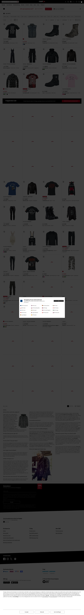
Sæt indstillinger (57, 612)
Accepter (26, 612)
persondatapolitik (54, 596)
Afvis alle (42, 612)
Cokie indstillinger (45, 596)
